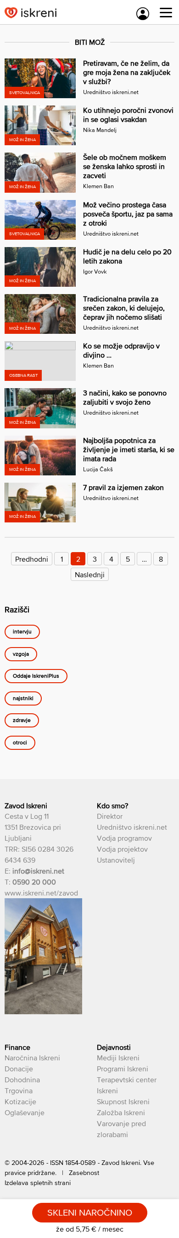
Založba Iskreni (121, 1112)
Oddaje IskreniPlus (36, 676)
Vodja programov (124, 838)
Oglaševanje (25, 1112)
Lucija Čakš (98, 469)
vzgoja (21, 654)
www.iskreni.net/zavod (41, 893)
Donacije (19, 1068)
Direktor (110, 816)
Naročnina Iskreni (32, 1058)
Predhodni (31, 559)
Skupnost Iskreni (123, 1101)
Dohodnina (22, 1079)
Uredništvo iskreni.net (111, 92)
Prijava (142, 13)
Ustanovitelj (116, 860)
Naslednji (90, 574)
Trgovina (19, 1090)
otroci (20, 742)
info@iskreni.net (38, 871)
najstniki (23, 698)
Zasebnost (84, 1172)
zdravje (22, 720)
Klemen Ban (98, 186)
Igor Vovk (95, 271)
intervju (22, 632)
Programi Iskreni (122, 1068)
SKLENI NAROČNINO (89, 1212)
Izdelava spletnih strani (38, 1182)
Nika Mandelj (100, 129)
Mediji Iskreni (118, 1058)
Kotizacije (20, 1101)
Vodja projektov (122, 849)
